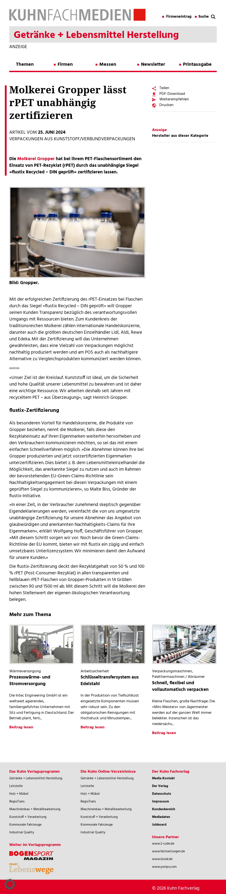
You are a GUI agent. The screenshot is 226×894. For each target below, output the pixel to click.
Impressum (160, 801)
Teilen (164, 88)
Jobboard (159, 824)
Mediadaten (161, 817)
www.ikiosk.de (162, 859)
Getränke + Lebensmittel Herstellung (35, 778)
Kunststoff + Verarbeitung (27, 817)
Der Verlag (160, 786)
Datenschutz (161, 794)
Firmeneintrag (179, 17)
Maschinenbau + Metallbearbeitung (34, 809)
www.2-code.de (163, 843)
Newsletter (153, 64)
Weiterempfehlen (174, 99)
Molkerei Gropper (36, 159)
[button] (9, 884)
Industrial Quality (21, 832)
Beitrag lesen (21, 727)
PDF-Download (172, 94)
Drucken (166, 105)
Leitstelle (16, 786)
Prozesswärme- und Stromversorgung (29, 681)
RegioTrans (16, 801)
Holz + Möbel (18, 794)
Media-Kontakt (163, 778)
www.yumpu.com (164, 867)
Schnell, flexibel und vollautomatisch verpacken (180, 686)
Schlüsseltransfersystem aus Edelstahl (110, 681)
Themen (25, 64)
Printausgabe (197, 64)
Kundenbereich (163, 809)
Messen (107, 64)
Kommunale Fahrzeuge (25, 824)
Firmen (65, 64)
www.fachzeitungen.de (168, 851)
